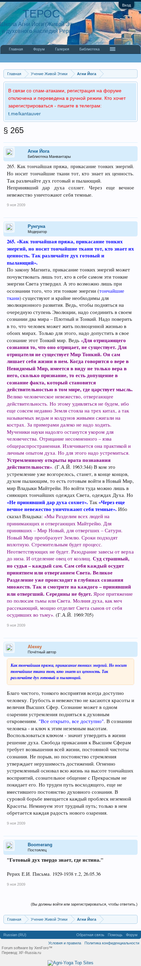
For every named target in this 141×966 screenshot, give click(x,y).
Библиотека (89, 49)
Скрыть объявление (131, 89)
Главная (16, 49)
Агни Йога (38, 151)
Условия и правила (64, 943)
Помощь (115, 935)
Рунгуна (36, 226)
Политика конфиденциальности (112, 943)
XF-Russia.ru (30, 953)
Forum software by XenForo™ (27, 948)
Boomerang (40, 844)
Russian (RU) (14, 935)
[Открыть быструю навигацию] (133, 73)
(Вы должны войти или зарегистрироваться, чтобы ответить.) (84, 904)
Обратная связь (90, 935)
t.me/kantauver (24, 113)
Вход (126, 5)
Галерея (62, 49)
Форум (39, 49)
